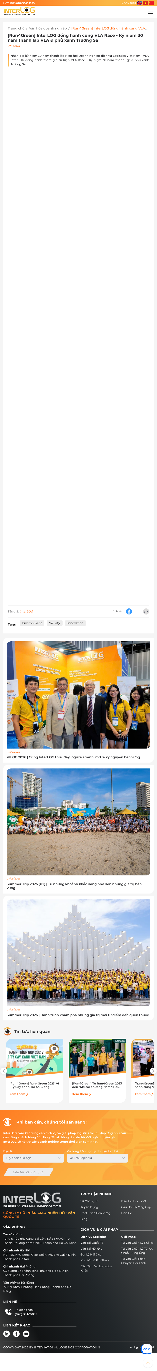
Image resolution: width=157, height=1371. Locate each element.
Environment (32, 623)
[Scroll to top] (148, 1363)
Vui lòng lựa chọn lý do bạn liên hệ (92, 1151)
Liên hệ (126, 1213)
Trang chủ (16, 28)
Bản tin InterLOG (133, 1201)
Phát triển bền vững (95, 1213)
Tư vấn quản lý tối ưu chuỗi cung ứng (137, 1251)
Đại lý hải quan (92, 1254)
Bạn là (7, 1151)
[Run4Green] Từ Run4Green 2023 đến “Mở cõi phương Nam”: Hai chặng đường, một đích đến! (97, 1085)
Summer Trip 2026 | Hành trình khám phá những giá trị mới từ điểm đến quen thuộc (78, 1015)
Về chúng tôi (90, 1201)
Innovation (75, 623)
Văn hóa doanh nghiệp (48, 28)
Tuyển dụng (89, 1207)
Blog (84, 1219)
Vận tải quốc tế (92, 1243)
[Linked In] (6, 1334)
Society (54, 623)
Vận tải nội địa (91, 1248)
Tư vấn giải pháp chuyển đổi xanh (133, 1261)
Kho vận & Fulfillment (96, 1260)
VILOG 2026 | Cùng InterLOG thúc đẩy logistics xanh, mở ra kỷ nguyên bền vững (73, 757)
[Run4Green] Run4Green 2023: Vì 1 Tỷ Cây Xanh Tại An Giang (34, 1085)
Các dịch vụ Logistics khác (96, 1268)
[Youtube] (26, 1334)
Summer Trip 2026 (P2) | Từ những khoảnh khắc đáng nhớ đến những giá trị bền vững (74, 886)
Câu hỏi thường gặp (136, 1207)
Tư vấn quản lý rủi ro (137, 1243)
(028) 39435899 (25, 3)
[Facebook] (16, 1334)
